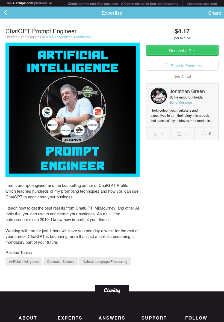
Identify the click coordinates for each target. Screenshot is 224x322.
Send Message (181, 102)
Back (11, 13)
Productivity (82, 36)
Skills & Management (56, 36)
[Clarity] (112, 290)
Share (214, 12)
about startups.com (202, 3)
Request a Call (182, 50)
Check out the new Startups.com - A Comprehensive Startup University (123, 3)
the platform (27, 3)
